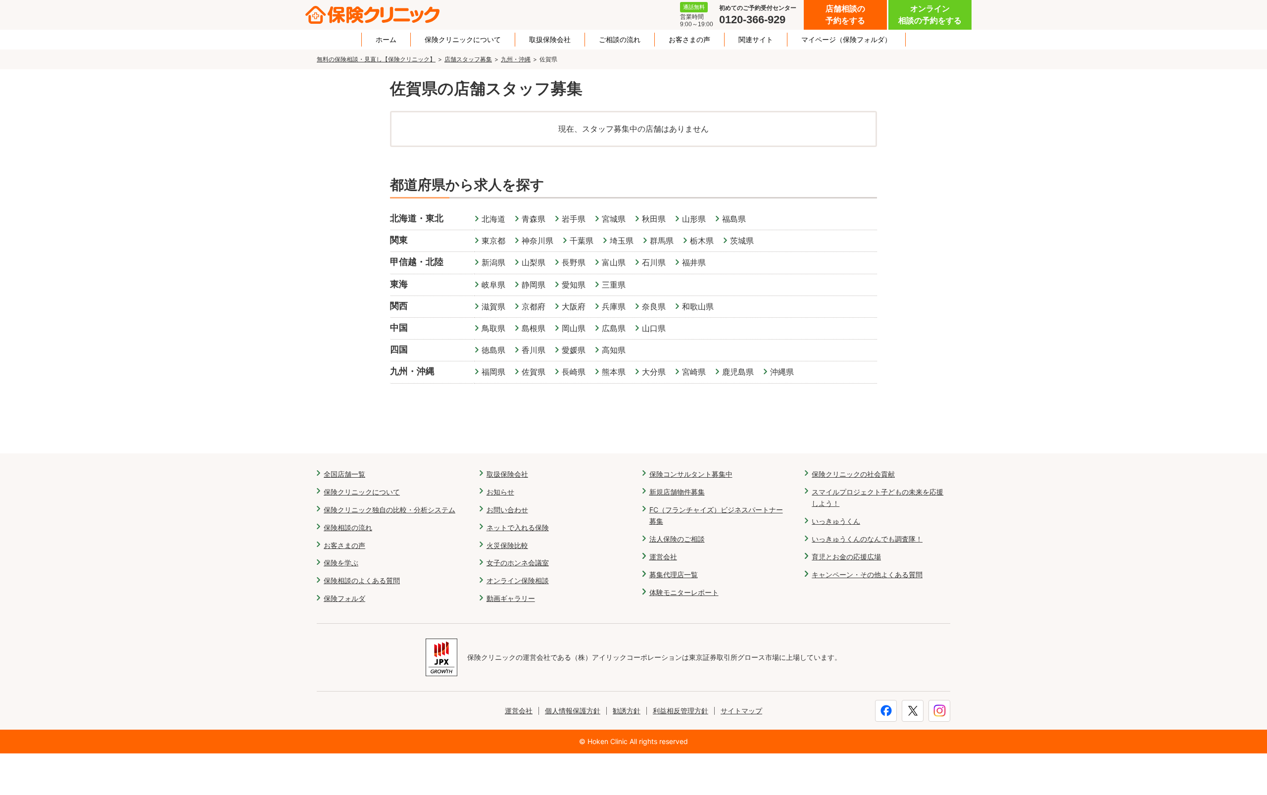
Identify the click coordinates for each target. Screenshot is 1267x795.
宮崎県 (694, 372)
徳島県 (493, 350)
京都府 (533, 306)
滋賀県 (493, 306)
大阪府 (573, 306)
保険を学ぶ (341, 562)
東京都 (493, 241)
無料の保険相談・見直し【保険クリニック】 (376, 59)
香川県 (533, 350)
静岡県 (533, 285)
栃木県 (702, 241)
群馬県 (662, 241)
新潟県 (493, 262)
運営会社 (663, 556)
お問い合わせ (507, 509)
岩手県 (573, 219)
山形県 (694, 219)
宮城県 (614, 219)
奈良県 (654, 306)
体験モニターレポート (684, 592)
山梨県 (533, 262)
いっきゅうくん (836, 521)
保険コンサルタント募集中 (690, 474)
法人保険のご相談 (677, 539)
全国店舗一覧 (344, 474)
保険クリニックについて (463, 39)
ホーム (386, 39)
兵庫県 (614, 306)
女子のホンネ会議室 (518, 562)
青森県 (533, 219)
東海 (399, 284)
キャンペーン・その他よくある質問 (867, 574)
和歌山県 (698, 306)
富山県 (614, 262)
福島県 (734, 219)
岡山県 (573, 328)
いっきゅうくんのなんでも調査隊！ (867, 539)
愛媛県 (573, 350)
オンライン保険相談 (518, 580)
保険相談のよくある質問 (362, 580)
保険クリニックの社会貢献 (853, 474)
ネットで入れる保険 (518, 527)
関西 (399, 305)
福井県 (694, 262)
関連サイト (755, 39)
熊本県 (614, 372)
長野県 (573, 262)
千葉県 (581, 241)
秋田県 (654, 219)
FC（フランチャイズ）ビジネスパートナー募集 (716, 515)
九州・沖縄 (516, 59)
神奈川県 (537, 241)
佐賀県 (533, 372)
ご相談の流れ (619, 39)
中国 (399, 327)
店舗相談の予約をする (845, 14)
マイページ (846, 39)
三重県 (614, 285)
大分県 (654, 372)
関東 (399, 240)
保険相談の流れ (348, 527)
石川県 (654, 262)
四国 (399, 349)
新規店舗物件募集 (677, 492)
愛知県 (573, 285)
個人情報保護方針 (572, 710)
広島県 (614, 328)
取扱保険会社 (550, 39)
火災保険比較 (507, 545)
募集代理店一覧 (673, 574)
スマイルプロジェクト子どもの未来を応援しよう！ (877, 498)
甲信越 (403, 261)
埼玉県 (622, 241)
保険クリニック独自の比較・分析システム (389, 509)
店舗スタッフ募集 (468, 59)
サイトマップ (741, 710)
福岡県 (493, 372)
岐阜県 (493, 285)
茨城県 (742, 241)
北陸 (434, 261)
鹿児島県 (738, 372)
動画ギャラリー (511, 598)
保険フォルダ (344, 598)
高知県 (614, 350)
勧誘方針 (626, 710)
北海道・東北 (416, 218)
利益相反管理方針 (680, 710)
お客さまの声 (689, 39)
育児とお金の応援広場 (846, 556)
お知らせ (500, 492)
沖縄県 (782, 372)
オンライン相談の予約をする (930, 14)
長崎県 (573, 372)
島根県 (533, 328)
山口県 (654, 328)
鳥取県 (493, 328)
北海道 (493, 219)
